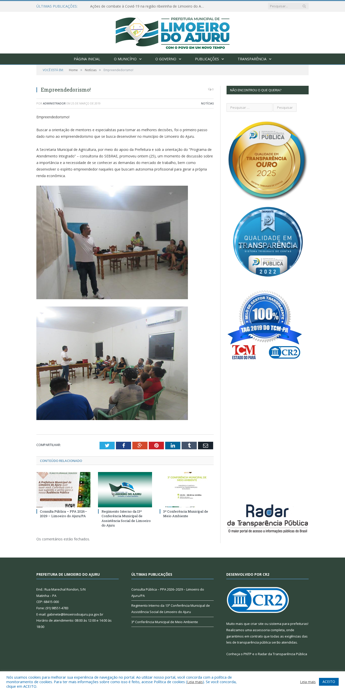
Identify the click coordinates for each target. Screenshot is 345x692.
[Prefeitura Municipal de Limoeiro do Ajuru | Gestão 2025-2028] (173, 31)
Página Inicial (87, 59)
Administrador (54, 103)
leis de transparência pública (248, 642)
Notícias (207, 103)
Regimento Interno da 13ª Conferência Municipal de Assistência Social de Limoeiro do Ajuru (126, 518)
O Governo (165, 59)
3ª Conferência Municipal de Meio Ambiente (185, 513)
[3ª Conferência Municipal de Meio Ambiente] (187, 489)
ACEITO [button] (329, 681)
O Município (125, 59)
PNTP (247, 654)
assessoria (261, 630)
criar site (257, 623)
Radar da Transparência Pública (282, 654)
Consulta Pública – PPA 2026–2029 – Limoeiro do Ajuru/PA (63, 513)
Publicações (207, 59)
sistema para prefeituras (288, 623)
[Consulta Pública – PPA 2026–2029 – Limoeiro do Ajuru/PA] (63, 489)
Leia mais (195, 681)
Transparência (252, 59)
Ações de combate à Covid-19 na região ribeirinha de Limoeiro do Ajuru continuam (148, 6)
